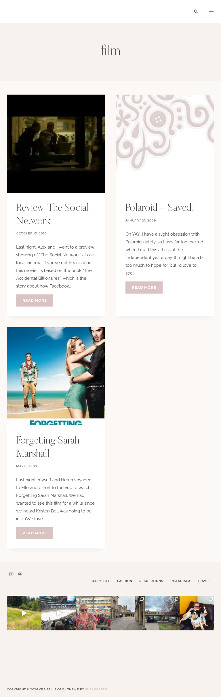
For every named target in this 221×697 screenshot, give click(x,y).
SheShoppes (96, 689)
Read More (37, 302)
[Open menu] (211, 11)
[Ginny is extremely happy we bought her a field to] (24, 613)
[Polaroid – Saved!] (165, 144)
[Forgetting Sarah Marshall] (56, 376)
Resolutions (151, 581)
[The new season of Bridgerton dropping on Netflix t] (127, 613)
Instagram (180, 581)
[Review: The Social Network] (56, 144)
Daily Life (101, 581)
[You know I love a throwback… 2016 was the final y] (197, 613)
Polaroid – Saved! (159, 208)
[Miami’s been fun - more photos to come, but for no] (93, 613)
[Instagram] (11, 574)
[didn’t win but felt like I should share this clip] (58, 613)
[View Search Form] (196, 11)
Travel (203, 581)
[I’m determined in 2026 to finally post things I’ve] (162, 613)
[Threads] (20, 574)
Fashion (124, 581)
